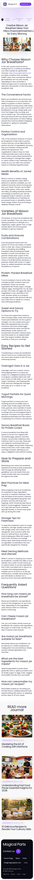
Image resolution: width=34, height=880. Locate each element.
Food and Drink (29, 19)
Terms (19, 874)
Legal (24, 874)
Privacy (13, 874)
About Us (6, 874)
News (18, 858)
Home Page (8, 858)
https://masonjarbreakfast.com (20, 73)
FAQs (25, 858)
